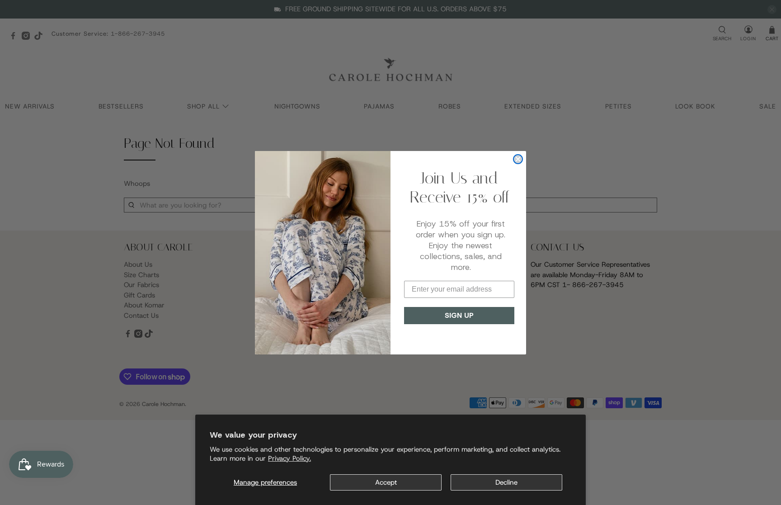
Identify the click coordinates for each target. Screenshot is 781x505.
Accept (386, 482)
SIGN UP (459, 315)
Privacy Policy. (289, 458)
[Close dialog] (517, 159)
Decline (506, 482)
